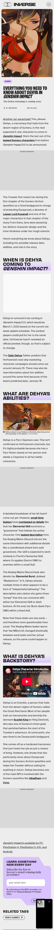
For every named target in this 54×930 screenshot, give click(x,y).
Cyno (6, 782)
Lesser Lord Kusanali (15, 214)
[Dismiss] (49, 902)
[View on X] (27, 293)
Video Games (12, 917)
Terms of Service (24, 891)
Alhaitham (35, 778)
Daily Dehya (15, 355)
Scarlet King (21, 719)
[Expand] (39, 902)
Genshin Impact (12, 136)
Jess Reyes (12, 108)
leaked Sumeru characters (19, 140)
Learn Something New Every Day (21, 863)
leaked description (32, 534)
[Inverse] (25, 4)
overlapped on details (31, 522)
